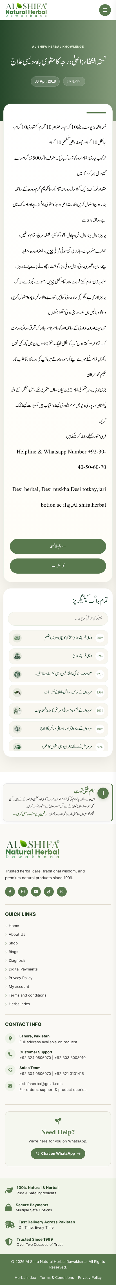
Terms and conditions (27, 995)
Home (14, 925)
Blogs (13, 951)
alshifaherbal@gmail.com (41, 1083)
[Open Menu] (105, 10)
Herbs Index (19, 1004)
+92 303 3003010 (70, 1057)
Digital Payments (23, 969)
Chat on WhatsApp (58, 1153)
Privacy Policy (20, 978)
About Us (17, 934)
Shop (13, 943)
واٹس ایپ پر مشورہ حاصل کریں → (29, 814)
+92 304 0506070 (35, 1073)
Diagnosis (17, 960)
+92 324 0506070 (35, 1057)
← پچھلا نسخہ (58, 546)
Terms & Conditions (57, 1277)
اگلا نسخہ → (58, 566)
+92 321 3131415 (69, 1073)
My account (19, 986)
